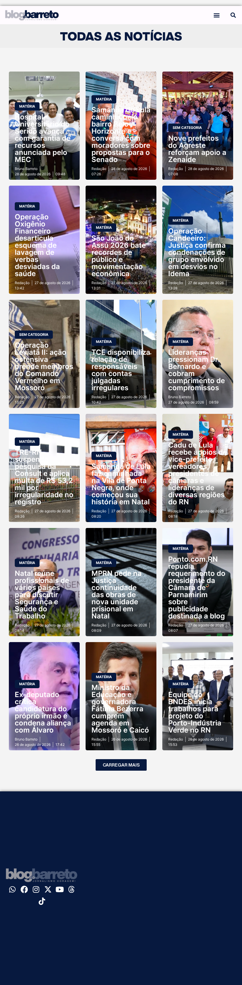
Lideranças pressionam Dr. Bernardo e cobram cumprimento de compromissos (196, 370)
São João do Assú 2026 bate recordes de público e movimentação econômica (118, 256)
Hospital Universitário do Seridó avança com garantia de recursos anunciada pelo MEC (43, 138)
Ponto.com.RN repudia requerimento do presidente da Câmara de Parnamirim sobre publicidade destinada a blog (196, 587)
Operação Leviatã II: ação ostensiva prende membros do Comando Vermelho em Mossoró (44, 366)
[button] (216, 15)
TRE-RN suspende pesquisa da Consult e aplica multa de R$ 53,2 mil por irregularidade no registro (44, 477)
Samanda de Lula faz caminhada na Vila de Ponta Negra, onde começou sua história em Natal (121, 484)
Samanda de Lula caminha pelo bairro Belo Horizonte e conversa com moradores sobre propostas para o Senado (121, 135)
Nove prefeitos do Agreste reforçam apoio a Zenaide (197, 149)
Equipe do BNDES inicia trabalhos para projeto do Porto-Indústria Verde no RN (194, 712)
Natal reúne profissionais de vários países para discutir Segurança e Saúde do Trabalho (42, 594)
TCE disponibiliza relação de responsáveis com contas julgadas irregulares (120, 370)
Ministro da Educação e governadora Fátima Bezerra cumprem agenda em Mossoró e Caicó (120, 708)
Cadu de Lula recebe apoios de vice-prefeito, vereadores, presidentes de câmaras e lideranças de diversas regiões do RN (197, 473)
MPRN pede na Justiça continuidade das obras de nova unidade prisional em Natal (116, 594)
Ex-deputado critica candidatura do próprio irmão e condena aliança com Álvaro (43, 712)
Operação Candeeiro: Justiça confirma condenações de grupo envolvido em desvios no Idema (197, 252)
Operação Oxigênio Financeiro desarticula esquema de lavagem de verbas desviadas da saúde (37, 245)
